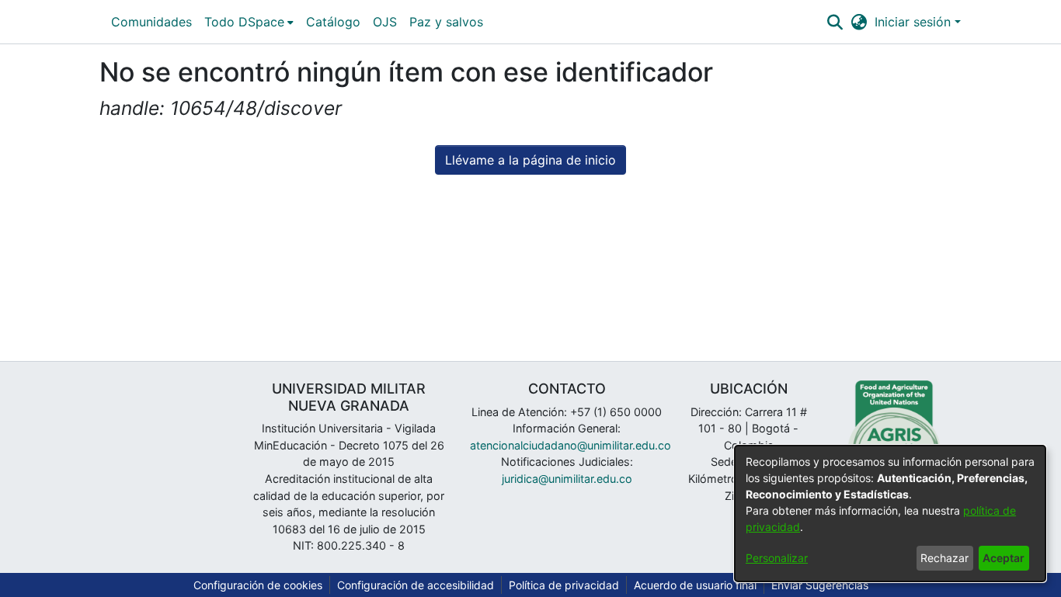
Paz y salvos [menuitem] (446, 22)
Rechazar (944, 557)
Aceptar (1003, 557)
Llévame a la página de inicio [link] (530, 160)
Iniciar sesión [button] (915, 22)
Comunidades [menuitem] (151, 22)
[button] (834, 21)
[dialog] (890, 513)
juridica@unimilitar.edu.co (567, 478)
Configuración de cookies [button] (257, 585)
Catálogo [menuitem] (333, 22)
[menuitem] (249, 21)
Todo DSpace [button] (244, 22)
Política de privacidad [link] (564, 585)
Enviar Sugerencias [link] (819, 585)
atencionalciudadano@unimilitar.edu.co (570, 445)
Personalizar (777, 557)
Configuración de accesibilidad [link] (415, 585)
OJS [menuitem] (385, 22)
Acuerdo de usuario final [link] (695, 585)
